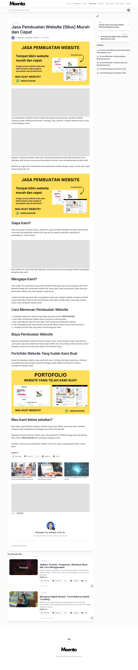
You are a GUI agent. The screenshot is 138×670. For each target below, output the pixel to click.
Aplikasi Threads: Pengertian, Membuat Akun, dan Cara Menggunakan (64, 566)
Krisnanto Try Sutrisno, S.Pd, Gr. (29, 38)
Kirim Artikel (120, 4)
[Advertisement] (50, 102)
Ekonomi (101, 4)
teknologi (20, 513)
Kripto (85, 4)
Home (69, 4)
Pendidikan (77, 4)
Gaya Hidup (110, 4)
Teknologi (92, 4)
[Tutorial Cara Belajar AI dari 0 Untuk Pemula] (76, 469)
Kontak (128, 4)
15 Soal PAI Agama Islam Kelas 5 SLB (113, 73)
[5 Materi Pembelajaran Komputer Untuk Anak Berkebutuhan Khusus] (23, 469)
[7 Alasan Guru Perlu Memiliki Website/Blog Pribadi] (50, 469)
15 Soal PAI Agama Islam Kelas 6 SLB (113, 69)
